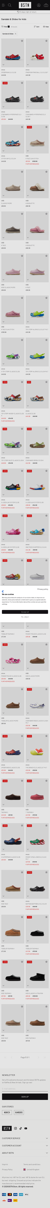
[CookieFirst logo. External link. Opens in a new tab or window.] (3, 591)
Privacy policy (42, 589)
